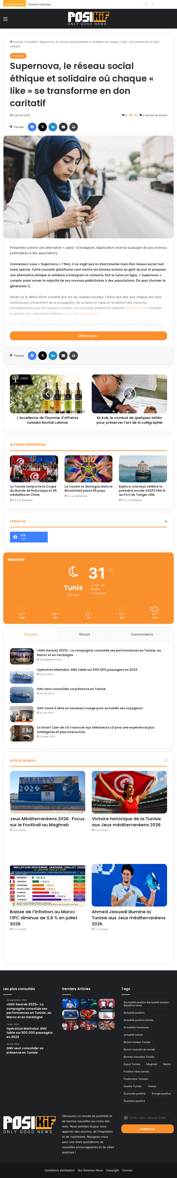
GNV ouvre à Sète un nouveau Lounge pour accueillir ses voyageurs (90, 708)
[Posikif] (88, 18)
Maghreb (151, 1064)
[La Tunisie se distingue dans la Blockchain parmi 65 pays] (89, 469)
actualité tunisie (133, 1034)
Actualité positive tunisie (138, 1020)
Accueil (18, 41)
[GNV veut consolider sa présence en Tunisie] (22, 695)
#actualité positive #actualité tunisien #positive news (146, 1004)
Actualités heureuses (136, 1027)
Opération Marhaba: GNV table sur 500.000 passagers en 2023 (87, 670)
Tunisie (152, 1086)
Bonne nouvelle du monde (139, 1049)
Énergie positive (161, 1093)
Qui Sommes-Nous (90, 1170)
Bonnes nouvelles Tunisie (139, 1056)
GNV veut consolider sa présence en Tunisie (71, 689)
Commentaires (142, 634)
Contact (127, 1170)
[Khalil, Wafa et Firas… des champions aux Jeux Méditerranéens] (70, 1025)
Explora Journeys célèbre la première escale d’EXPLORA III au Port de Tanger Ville (142, 490)
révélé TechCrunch (84, 313)
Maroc (167, 1064)
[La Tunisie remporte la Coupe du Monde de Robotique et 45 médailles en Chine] (34, 469)
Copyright (112, 1170)
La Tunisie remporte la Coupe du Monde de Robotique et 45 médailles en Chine (33, 490)
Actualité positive (134, 1012)
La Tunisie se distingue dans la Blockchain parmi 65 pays (88, 488)
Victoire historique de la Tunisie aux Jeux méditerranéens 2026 (71, 4)
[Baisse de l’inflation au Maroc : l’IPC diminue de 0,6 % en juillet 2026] (47, 885)
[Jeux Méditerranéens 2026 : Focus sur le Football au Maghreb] (47, 792)
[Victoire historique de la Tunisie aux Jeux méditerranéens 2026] (129, 792)
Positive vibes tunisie (136, 1071)
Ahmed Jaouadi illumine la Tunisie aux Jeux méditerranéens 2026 (129, 918)
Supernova (136, 308)
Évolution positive (134, 1101)
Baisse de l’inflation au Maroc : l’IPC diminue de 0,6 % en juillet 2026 (43, 918)
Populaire (31, 634)
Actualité (31, 41)
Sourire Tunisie (133, 1086)
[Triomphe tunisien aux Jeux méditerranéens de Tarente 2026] (106, 1003)
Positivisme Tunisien (136, 1078)
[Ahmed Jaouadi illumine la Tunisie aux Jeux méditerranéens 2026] (129, 885)
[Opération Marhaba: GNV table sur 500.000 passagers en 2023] (22, 676)
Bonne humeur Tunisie (137, 1042)
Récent (84, 634)
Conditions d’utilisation (59, 1170)
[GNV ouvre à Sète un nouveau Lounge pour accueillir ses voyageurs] (22, 714)
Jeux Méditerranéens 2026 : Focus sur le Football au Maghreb (47, 822)
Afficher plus (87, 336)
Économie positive (135, 1093)
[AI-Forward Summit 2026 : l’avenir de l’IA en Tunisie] (88, 1003)
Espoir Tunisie (132, 1064)
